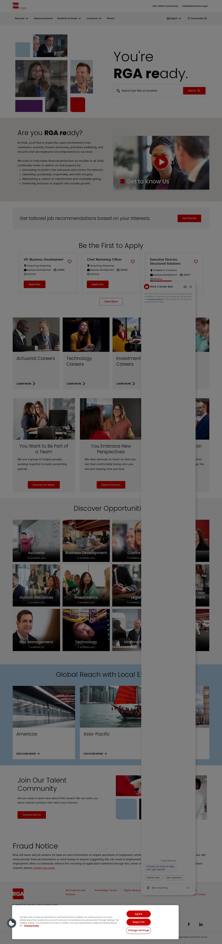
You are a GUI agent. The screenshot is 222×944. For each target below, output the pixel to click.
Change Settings (138, 930)
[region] (95, 922)
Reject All (138, 922)
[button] (11, 923)
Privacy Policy (31, 925)
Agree (138, 913)
